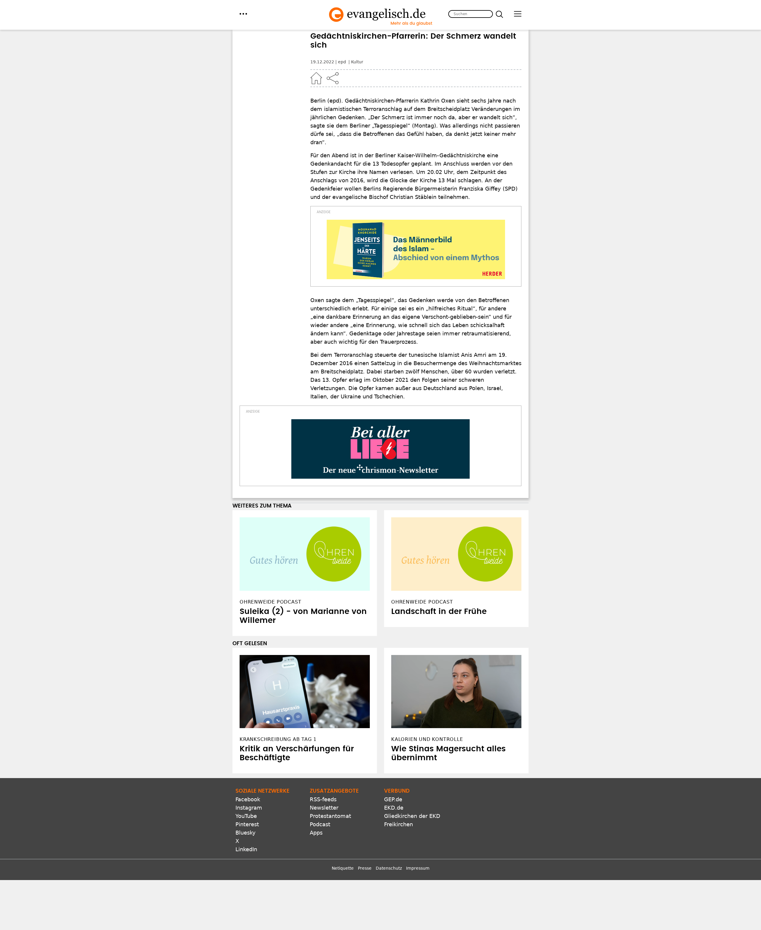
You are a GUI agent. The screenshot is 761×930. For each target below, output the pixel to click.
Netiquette (343, 868)
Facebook (247, 799)
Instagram (248, 808)
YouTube (246, 816)
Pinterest (247, 824)
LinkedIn (246, 849)
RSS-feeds (323, 799)
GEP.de (393, 799)
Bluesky (245, 833)
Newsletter (324, 808)
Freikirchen (398, 824)
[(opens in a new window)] (416, 249)
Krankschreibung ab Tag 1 (278, 739)
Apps (316, 833)
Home (316, 78)
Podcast (320, 824)
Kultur (357, 61)
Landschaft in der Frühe (439, 611)
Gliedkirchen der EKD (412, 816)
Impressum (418, 868)
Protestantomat (330, 816)
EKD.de (393, 808)
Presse (365, 868)
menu (243, 14)
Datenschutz (389, 868)
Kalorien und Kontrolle (427, 739)
